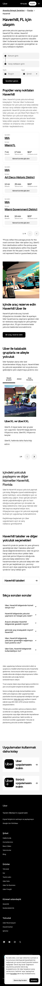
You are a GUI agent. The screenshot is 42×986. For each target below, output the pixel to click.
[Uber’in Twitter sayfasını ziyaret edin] (20, 942)
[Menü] (39, 4)
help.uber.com (19, 699)
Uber (5, 3)
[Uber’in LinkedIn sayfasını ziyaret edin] (4, 942)
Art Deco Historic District (20, 177)
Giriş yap (23, 4)
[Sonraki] (34, 457)
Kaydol (32, 4)
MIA (7, 138)
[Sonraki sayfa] (36, 233)
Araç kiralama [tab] (29, 379)
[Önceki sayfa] (30, 233)
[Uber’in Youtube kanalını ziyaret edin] (9, 942)
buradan (13, 974)
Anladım (34, 980)
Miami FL (10, 145)
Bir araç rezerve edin (14, 335)
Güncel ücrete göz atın (21, 159)
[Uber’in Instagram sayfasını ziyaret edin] (14, 942)
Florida (30, 10)
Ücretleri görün (11, 81)
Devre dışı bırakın (20, 980)
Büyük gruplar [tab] (9, 379)
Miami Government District (21, 209)
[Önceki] (27, 457)
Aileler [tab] (19, 379)
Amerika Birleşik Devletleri (14, 10)
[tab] (37, 379)
